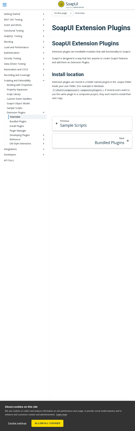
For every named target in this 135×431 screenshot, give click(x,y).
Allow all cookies (47, 423)
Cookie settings (17, 423)
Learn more (61, 414)
